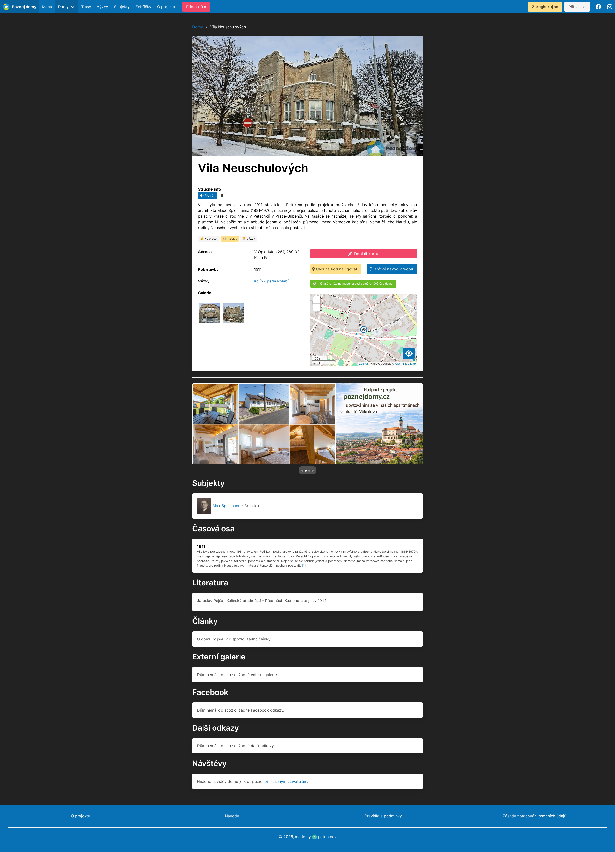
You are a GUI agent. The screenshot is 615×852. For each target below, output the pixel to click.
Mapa (47, 6)
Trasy (86, 6)
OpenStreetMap (405, 363)
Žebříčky (143, 6)
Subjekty (122, 6)
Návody (232, 816)
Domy (197, 27)
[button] (363, 329)
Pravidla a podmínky (383, 816)
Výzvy (102, 6)
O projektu (166, 6)
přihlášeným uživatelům (285, 781)
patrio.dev (327, 836)
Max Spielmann (226, 505)
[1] (304, 565)
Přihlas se (577, 6)
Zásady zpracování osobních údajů (534, 816)
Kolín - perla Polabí (271, 281)
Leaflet (363, 363)
